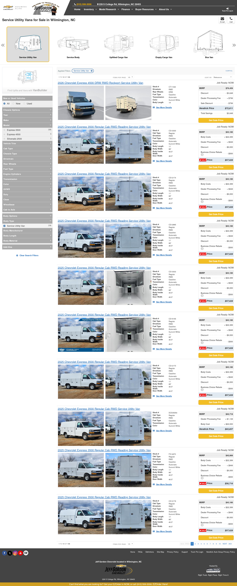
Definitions (150, 552)
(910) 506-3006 (84, 4)
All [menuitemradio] (8, 103)
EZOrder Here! (160, 584)
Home (77, 9)
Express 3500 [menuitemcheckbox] (13, 130)
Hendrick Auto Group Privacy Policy (220, 552)
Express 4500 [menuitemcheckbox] (13, 134)
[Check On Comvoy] (25, 553)
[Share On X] (9, 553)
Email (222, 22)
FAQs (140, 552)
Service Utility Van (82, 70)
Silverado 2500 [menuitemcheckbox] (14, 138)
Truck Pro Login (197, 552)
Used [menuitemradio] (29, 103)
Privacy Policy (173, 552)
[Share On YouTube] (20, 553)
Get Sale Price (216, 120)
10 (220, 544)
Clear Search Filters (28, 255)
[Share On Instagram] (15, 553)
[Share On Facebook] (4, 553)
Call (231, 22)
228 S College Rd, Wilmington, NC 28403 (120, 4)
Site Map (160, 552)
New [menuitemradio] (17, 103)
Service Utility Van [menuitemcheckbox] (15, 225)
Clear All (229, 71)
